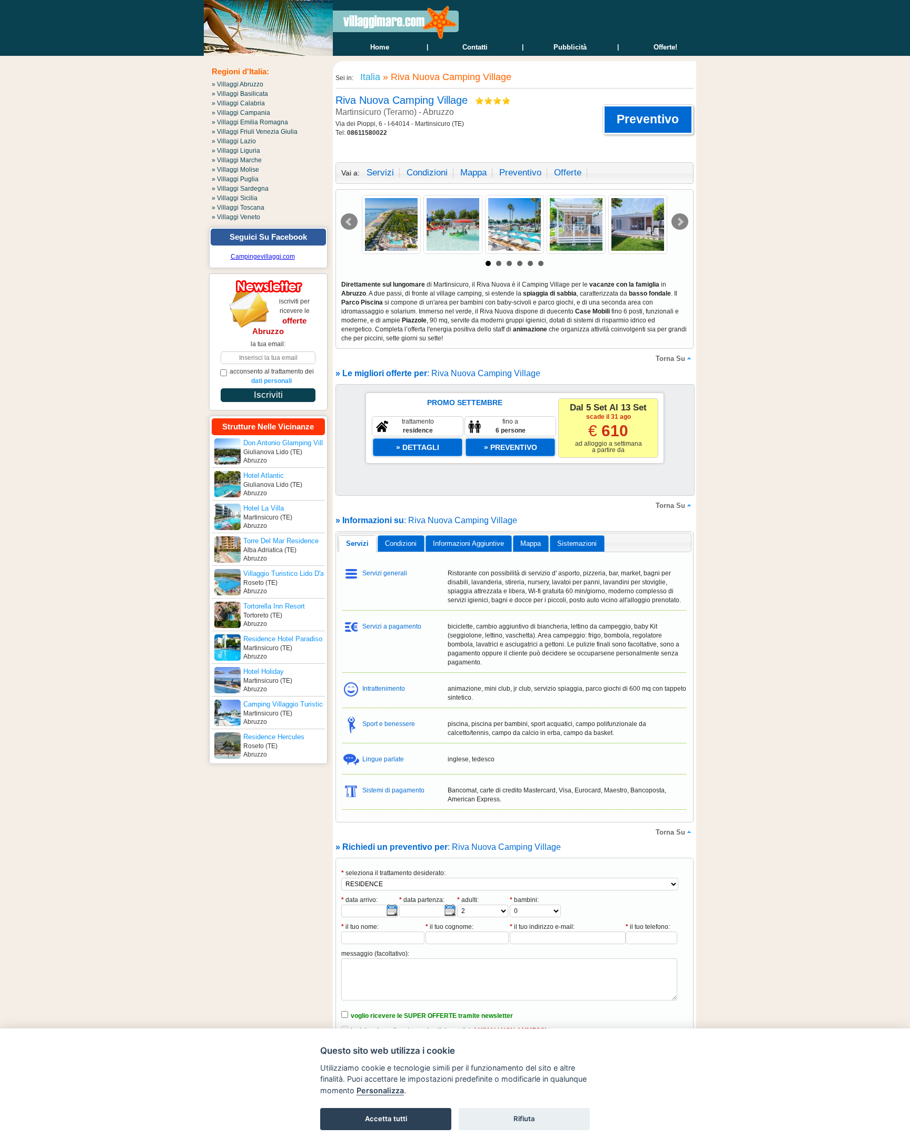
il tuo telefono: (648, 926)
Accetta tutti (386, 1118)
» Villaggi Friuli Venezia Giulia (255, 131)
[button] (648, 119)
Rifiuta (524, 1118)
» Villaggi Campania (241, 112)
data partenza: (421, 900)
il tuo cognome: (449, 926)
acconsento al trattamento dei (272, 376)
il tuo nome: (360, 926)
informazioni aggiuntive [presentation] (468, 543)
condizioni (427, 173)
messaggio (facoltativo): (375, 953)
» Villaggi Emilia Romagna (250, 122)
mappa (473, 173)
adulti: (468, 900)
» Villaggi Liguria (236, 150)
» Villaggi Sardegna (240, 188)
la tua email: (268, 344)
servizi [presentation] (357, 543)
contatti (475, 47)
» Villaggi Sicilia (235, 198)
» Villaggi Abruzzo (237, 84)
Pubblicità (570, 47)
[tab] (357, 543)
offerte (567, 173)
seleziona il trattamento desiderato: (393, 873)
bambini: (524, 900)
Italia (369, 77)
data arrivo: (359, 900)
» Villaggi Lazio (234, 141)
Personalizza (380, 1090)
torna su (670, 358)
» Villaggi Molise (235, 169)
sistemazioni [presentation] (577, 543)
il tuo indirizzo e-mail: (542, 926)
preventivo (520, 173)
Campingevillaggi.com (263, 256)
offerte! (665, 47)
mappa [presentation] (530, 543)
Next (679, 221)
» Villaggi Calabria (238, 103)
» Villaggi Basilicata (240, 93)
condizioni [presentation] (401, 543)
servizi (380, 173)
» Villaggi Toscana (238, 207)
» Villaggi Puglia (235, 179)
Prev (349, 221)
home (379, 47)
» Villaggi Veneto (236, 217)
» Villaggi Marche (237, 160)
